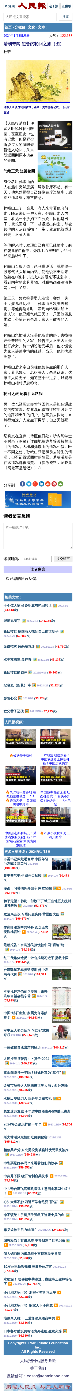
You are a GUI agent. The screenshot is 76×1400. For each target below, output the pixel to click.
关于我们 (38, 1368)
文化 (31, 27)
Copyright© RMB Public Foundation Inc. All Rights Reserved (38, 1347)
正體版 (66, 6)
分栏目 (20, 27)
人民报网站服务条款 (38, 1360)
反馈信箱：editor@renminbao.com (38, 1376)
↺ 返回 (10, 6)
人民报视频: (14, 722)
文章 (41, 27)
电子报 (53, 6)
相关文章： (14, 597)
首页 (8, 27)
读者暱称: (12, 559)
